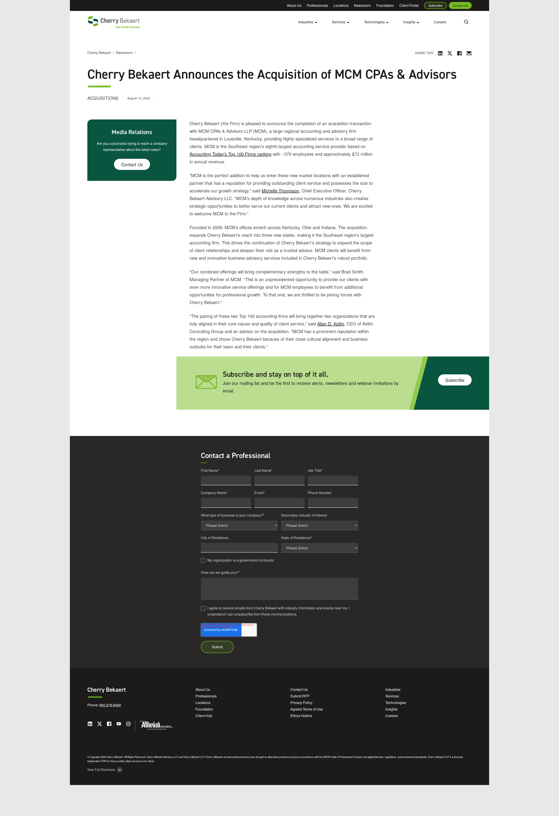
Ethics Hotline (301, 715)
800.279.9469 (110, 704)
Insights (391, 709)
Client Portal (409, 5)
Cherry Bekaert (99, 52)
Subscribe (435, 5)
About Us (294, 5)
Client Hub (203, 715)
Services (392, 695)
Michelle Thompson (280, 190)
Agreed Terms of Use (306, 709)
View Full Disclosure (101, 770)
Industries (392, 689)
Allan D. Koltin (330, 323)
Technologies (395, 702)
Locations (341, 5)
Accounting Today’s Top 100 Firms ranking (230, 154)
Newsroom (362, 5)
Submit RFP (299, 695)
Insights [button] (409, 21)
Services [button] (338, 21)
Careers (440, 21)
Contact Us (460, 5)
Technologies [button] (374, 21)
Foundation (385, 5)
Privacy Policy (301, 702)
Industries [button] (305, 21)
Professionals (317, 5)
